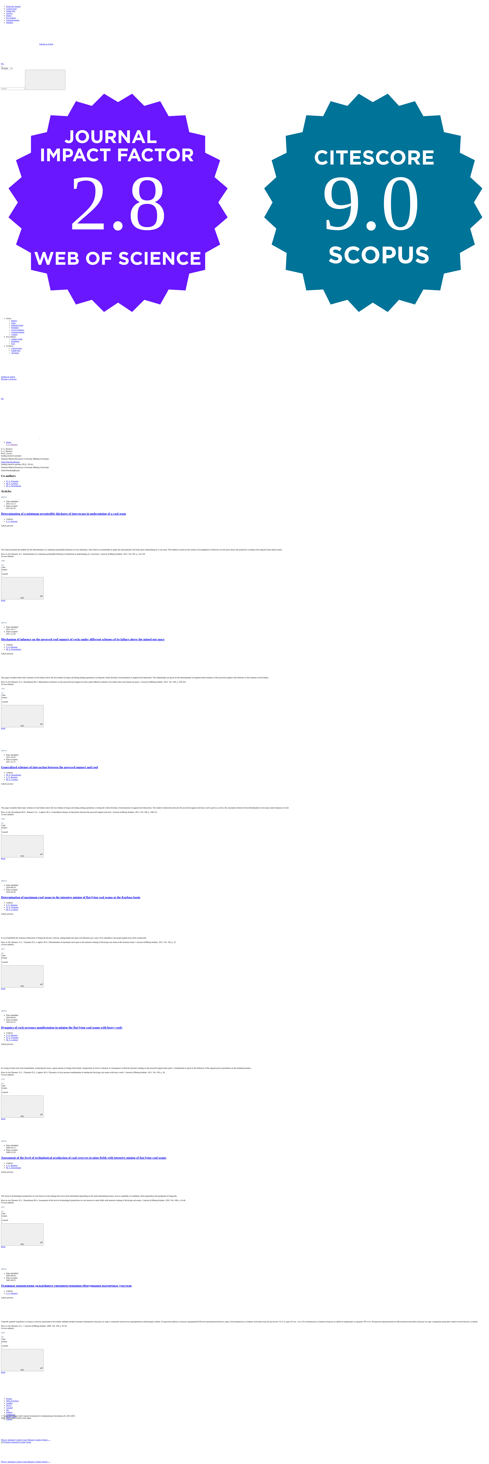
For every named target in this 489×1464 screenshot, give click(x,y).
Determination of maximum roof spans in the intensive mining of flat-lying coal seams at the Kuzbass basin (70, 897)
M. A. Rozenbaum (13, 486)
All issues (15, 353)
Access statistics (17, 330)
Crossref (9, 1408)
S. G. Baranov (12, 444)
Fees (13, 344)
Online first (10, 11)
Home (8, 442)
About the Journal (13, 6)
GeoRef (9, 1403)
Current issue (11, 9)
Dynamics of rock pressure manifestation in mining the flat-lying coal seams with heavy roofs (61, 1027)
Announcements (12, 20)
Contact (14, 334)
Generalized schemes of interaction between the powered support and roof (49, 767)
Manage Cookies (34, 1440)
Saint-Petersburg (7, 462)
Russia (17, 462)
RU (2, 64)
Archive (9, 13)
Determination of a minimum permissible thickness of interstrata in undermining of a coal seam (63, 513)
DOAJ (8, 1405)
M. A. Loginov (12, 483)
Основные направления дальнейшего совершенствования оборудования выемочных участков (66, 1285)
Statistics (9, 22)
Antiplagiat (10, 1415)
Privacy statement (8, 1440)
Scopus (9, 1398)
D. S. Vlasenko (12, 481)
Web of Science (12, 1401)
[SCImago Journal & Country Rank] (16, 1442)
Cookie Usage (21, 1440)
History (14, 321)
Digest (8, 16)
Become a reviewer (9, 379)
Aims (13, 323)
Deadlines (15, 341)
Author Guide (16, 339)
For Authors (11, 18)
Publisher (15, 328)
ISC (7, 1410)
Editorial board (17, 325)
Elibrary (9, 1412)
